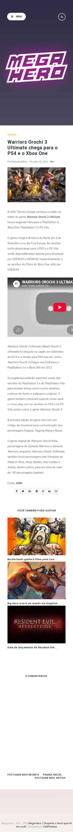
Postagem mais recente (23, 774)
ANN (19, 483)
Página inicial (52, 774)
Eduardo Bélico (19, 161)
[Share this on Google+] (30, 491)
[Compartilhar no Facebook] (16, 491)
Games (12, 134)
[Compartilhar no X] (23, 491)
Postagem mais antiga (50, 777)
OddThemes (50, 826)
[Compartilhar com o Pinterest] (56, 491)
